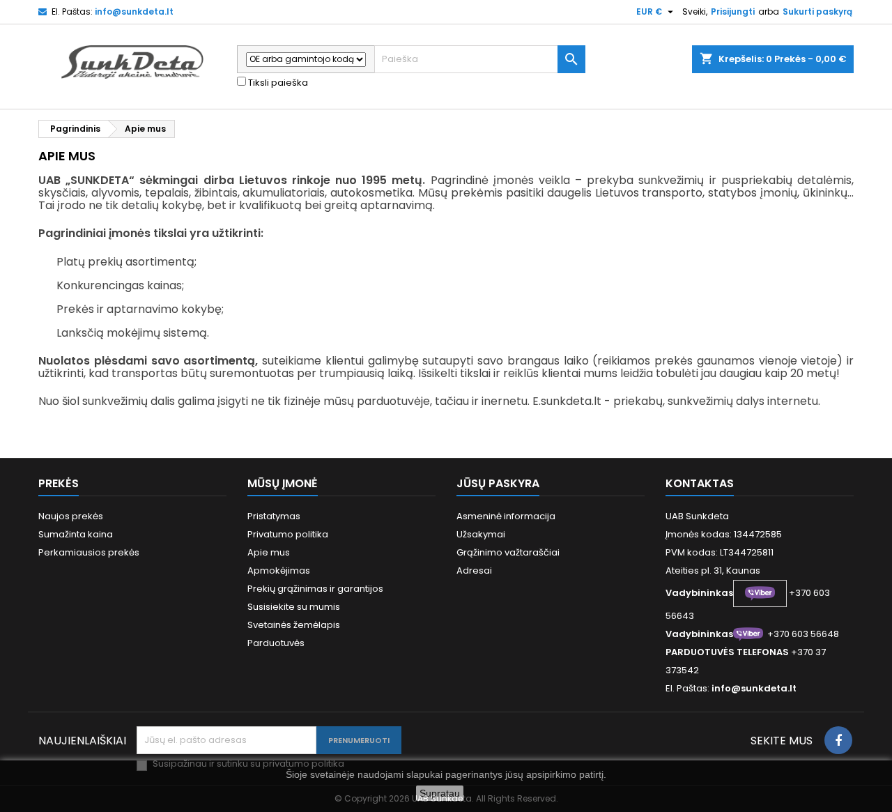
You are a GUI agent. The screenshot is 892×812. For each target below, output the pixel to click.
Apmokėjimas (278, 570)
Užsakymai (480, 534)
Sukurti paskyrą (817, 11)
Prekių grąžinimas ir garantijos (315, 588)
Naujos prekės (70, 516)
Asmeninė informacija (505, 516)
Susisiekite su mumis (293, 606)
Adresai (474, 570)
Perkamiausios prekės (88, 552)
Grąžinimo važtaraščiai (508, 552)
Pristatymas (273, 516)
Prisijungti (733, 11)
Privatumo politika (287, 534)
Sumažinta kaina (75, 534)
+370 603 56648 (803, 634)
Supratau (440, 793)
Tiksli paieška (277, 83)
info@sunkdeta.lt (134, 11)
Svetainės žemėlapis (293, 624)
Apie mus (268, 552)
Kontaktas (700, 483)
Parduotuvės (276, 643)
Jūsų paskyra (497, 483)
